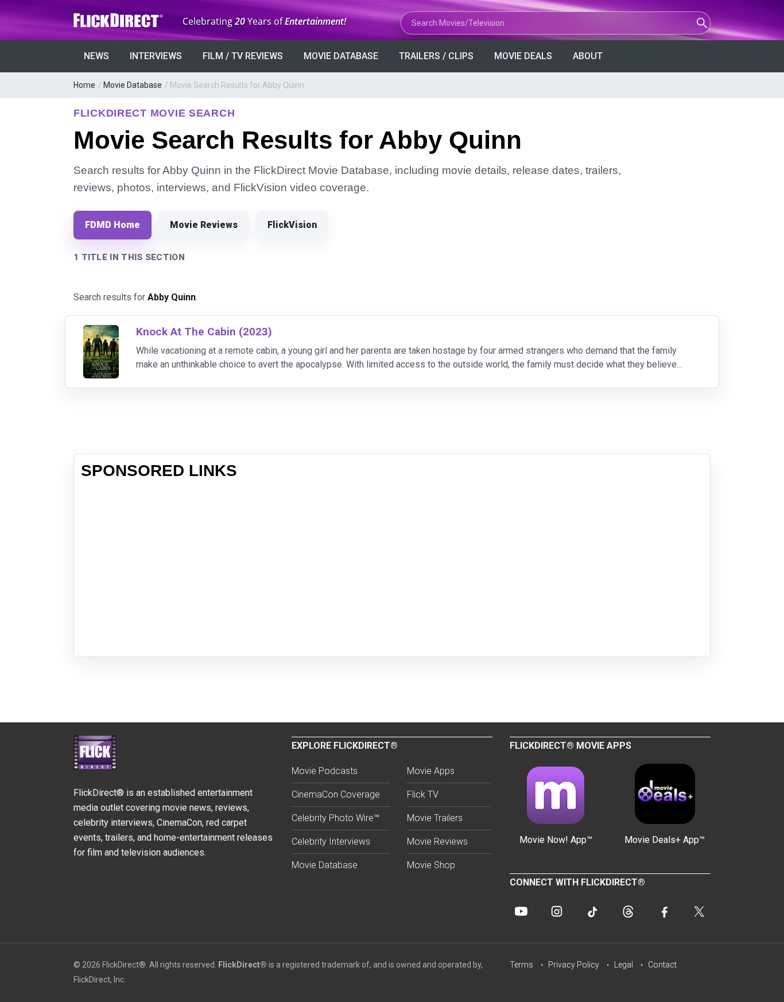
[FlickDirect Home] (119, 20)
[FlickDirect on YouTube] (521, 911)
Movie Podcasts (325, 770)
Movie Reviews (204, 224)
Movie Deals (523, 56)
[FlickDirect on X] (699, 911)
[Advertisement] (392, 569)
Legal (623, 964)
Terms (521, 964)
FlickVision (292, 224)
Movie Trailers (435, 818)
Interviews (156, 56)
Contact (662, 964)
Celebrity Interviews (331, 841)
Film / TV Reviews (243, 56)
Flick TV (422, 794)
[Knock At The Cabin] (101, 332)
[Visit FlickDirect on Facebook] (663, 911)
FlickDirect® (242, 964)
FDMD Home (112, 224)
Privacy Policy (573, 964)
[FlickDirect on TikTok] (592, 911)
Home (84, 85)
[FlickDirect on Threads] (627, 911)
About (588, 56)
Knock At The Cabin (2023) (204, 331)
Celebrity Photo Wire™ (335, 818)
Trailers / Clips (436, 56)
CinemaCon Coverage (336, 794)
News (96, 56)
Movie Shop (431, 865)
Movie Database (341, 56)
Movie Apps (431, 770)
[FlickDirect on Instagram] (556, 911)
